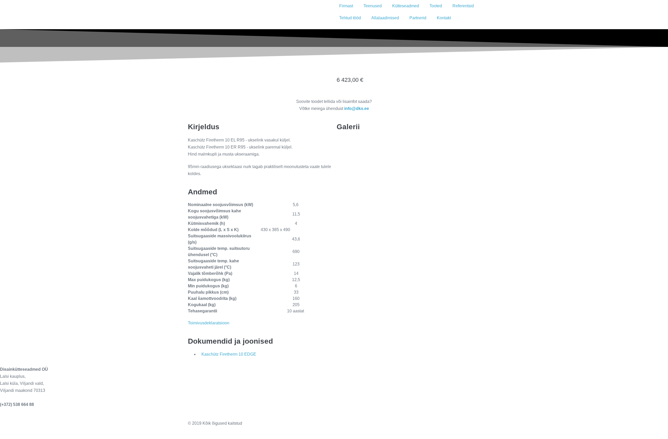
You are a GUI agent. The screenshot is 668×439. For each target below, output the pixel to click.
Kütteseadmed (405, 6)
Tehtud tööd (350, 18)
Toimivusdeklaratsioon (208, 323)
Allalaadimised (385, 18)
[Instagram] (357, 427)
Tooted (436, 6)
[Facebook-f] (343, 427)
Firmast (346, 6)
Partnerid (417, 18)
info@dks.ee (12, 397)
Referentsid (463, 6)
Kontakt (444, 18)
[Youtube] (371, 427)
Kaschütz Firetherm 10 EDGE (228, 354)
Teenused (372, 6)
